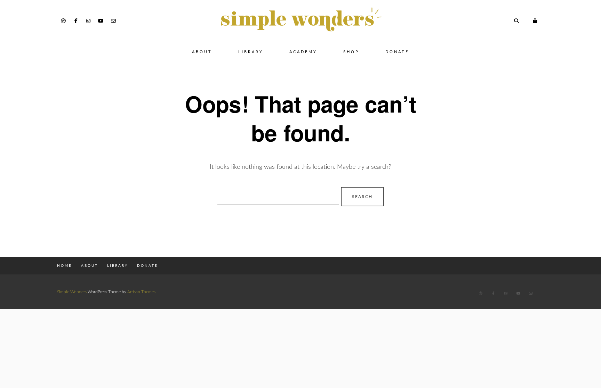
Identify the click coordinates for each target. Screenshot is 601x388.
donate (397, 52)
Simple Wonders (72, 292)
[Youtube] (101, 21)
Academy (303, 52)
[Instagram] (88, 21)
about (89, 265)
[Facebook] (76, 21)
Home (64, 265)
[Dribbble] (63, 21)
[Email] (113, 21)
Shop (351, 52)
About (202, 52)
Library (250, 52)
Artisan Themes (141, 292)
